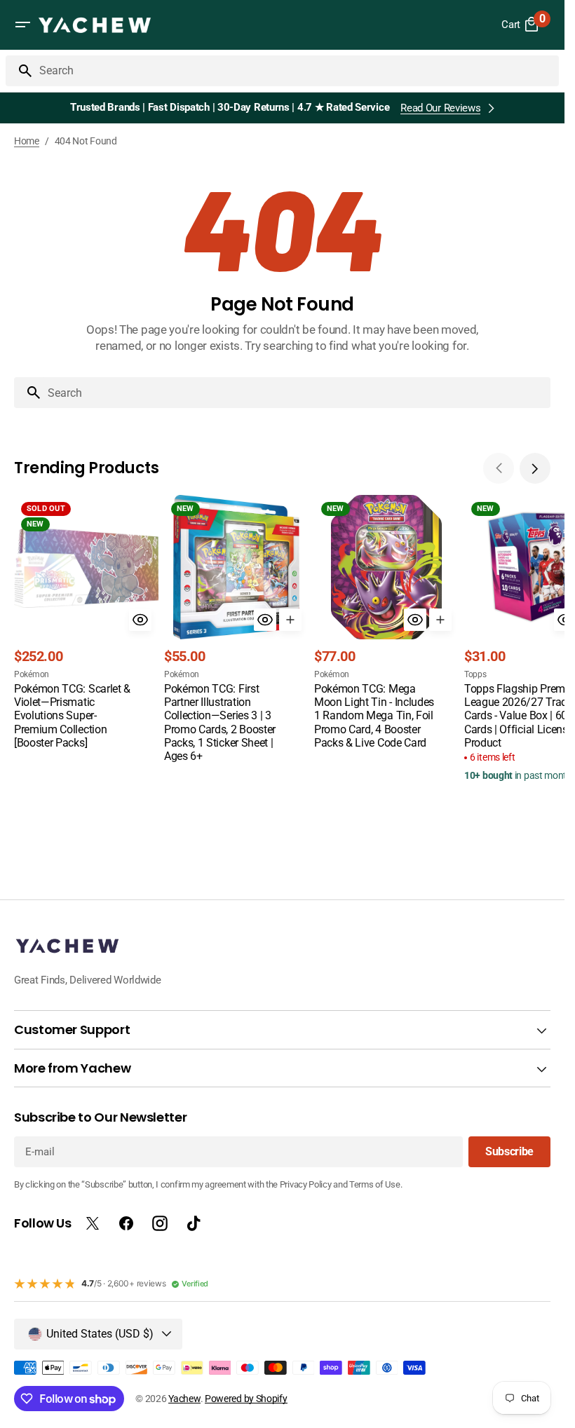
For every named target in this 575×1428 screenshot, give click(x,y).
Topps (475, 674)
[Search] (20, 70)
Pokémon (31, 674)
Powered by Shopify (246, 1398)
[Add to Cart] (290, 619)
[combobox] (296, 70)
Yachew (184, 1398)
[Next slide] (535, 468)
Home (26, 141)
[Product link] (86, 623)
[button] (22, 24)
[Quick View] (140, 619)
